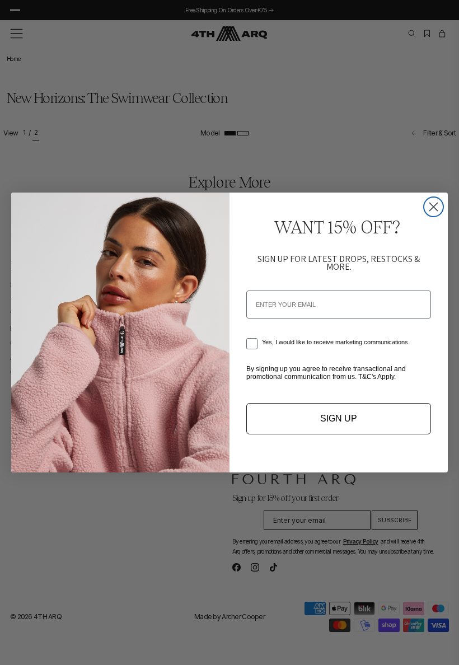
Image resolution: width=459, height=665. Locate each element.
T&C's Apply (376, 377)
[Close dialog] (433, 207)
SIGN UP (338, 418)
